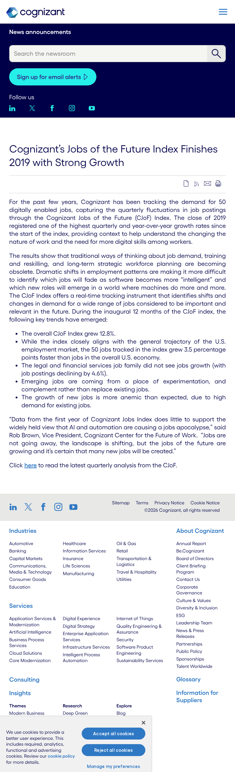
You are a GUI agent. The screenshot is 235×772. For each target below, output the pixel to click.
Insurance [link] (73, 558)
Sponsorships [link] (190, 658)
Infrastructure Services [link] (86, 647)
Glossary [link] (188, 679)
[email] (207, 183)
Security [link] (125, 639)
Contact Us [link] (188, 579)
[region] (75, 744)
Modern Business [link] (26, 713)
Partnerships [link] (189, 643)
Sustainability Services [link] (140, 660)
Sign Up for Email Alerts (49, 76)
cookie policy (61, 756)
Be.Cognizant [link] (190, 550)
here (30, 465)
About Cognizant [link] (200, 530)
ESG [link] (180, 615)
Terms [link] (142, 502)
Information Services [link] (84, 550)
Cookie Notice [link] (205, 502)
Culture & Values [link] (193, 600)
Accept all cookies (113, 733)
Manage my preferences (113, 766)
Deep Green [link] (75, 713)
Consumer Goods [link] (27, 579)
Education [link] (19, 586)
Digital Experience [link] (81, 618)
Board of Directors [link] (195, 558)
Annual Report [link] (191, 543)
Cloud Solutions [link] (25, 653)
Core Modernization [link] (30, 660)
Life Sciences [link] (76, 565)
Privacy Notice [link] (170, 502)
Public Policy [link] (189, 651)
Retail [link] (122, 550)
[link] (15, 507)
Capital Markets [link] (26, 558)
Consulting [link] (24, 679)
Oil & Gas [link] (126, 543)
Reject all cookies (113, 750)
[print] (218, 183)
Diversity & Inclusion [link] (197, 607)
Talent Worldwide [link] (194, 666)
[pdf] (186, 183)
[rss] (196, 183)
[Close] (143, 723)
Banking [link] (17, 550)
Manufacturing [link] (78, 573)
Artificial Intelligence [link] (30, 632)
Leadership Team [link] (194, 622)
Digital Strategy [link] (79, 626)
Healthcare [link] (74, 543)
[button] (223, 11)
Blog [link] (121, 713)
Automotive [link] (21, 543)
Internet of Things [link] (135, 618)
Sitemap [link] (121, 502)
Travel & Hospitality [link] (137, 571)
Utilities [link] (124, 579)
